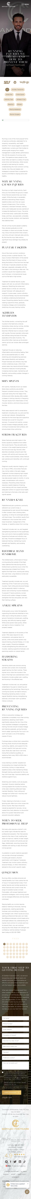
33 (7, 957)
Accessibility (15, 1177)
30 (20, 953)
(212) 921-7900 (7, 1097)
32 (26, 953)
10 (7, 947)
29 (17, 953)
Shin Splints (10, 381)
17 (4, 950)
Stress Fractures (14, 435)
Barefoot (11, 104)
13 (17, 947)
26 (7, 953)
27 (10, 953)
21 (17, 950)
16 (26, 947)
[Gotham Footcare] (8, 4)
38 (23, 957)
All (7, 89)
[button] (25, 4)
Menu (27, 4)
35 (14, 957)
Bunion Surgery (15, 114)
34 (11, 957)
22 (20, 950)
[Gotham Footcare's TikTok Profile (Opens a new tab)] (24, 1161)
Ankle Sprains (12, 606)
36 (17, 957)
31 (23, 953)
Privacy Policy (21, 1174)
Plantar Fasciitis (14, 248)
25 (4, 953)
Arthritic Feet (9, 99)
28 (14, 953)
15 (23, 947)
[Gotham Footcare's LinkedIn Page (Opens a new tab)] (20, 1161)
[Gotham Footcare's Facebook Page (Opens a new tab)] (10, 1161)
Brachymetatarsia (15, 109)
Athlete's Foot (21, 99)
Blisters (19, 104)
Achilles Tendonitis (18, 89)
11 (10, 947)
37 (20, 957)
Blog (9, 1138)
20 (14, 950)
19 (10, 950)
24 (26, 950)
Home (4, 1138)
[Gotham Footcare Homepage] (15, 1124)
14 (20, 947)
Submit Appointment (10, 1092)
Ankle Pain (9, 94)
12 (13, 947)
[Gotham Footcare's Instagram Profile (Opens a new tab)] (6, 1161)
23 (23, 950)
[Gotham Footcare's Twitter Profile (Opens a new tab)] (14, 1161)
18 (7, 950)
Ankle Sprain (20, 94)
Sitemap (13, 1174)
